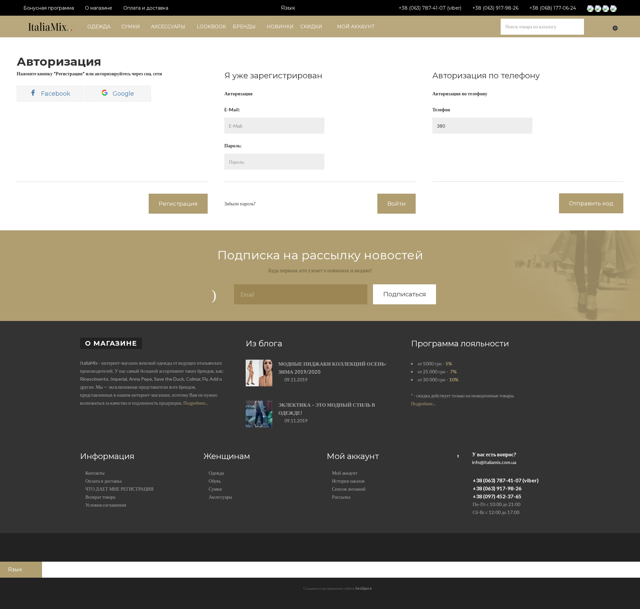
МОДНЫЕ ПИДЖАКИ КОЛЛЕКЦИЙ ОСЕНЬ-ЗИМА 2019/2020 (332, 368)
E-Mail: (232, 109)
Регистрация (178, 203)
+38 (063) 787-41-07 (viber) (430, 8)
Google (122, 93)
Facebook (54, 93)
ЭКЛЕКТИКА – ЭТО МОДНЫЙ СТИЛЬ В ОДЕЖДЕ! (326, 409)
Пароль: (233, 145)
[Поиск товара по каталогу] (576, 27)
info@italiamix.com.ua (494, 462)
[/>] (259, 376)
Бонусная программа (48, 8)
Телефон (441, 109)
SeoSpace (363, 588)
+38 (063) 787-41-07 (497, 480)
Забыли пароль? (240, 203)
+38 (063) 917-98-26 (495, 8)
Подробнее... (195, 403)
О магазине (98, 8)
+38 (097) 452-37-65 (497, 496)
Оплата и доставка (145, 8)
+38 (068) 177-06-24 (552, 8)
